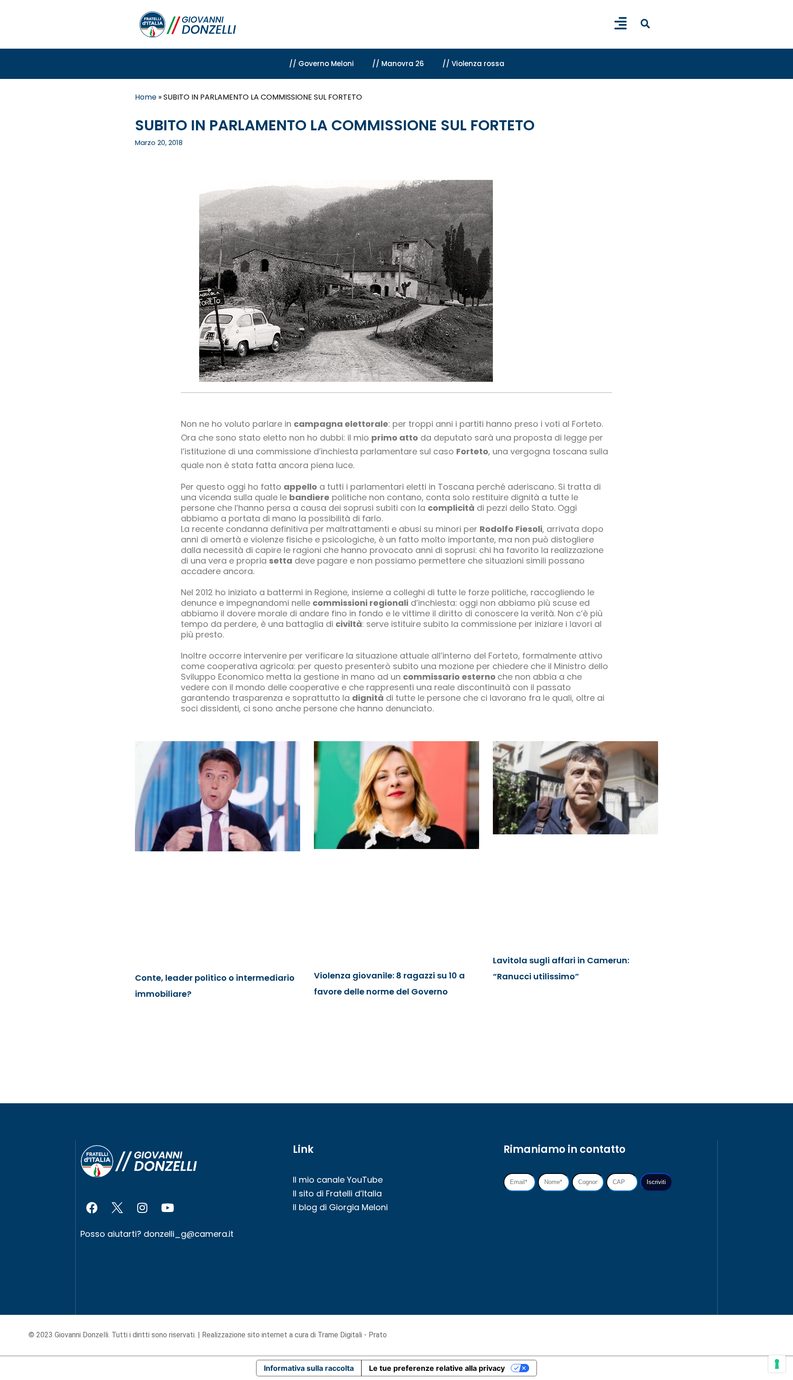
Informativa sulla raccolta (309, 1368)
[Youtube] (167, 1207)
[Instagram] (142, 1207)
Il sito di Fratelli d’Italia (337, 1193)
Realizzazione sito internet (245, 1334)
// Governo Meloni (321, 63)
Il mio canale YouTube (338, 1179)
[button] (645, 23)
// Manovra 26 (398, 63)
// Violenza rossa (473, 63)
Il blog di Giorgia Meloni (340, 1207)
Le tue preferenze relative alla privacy (437, 1368)
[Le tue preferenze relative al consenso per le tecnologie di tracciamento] (777, 1364)
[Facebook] (91, 1207)
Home (145, 97)
